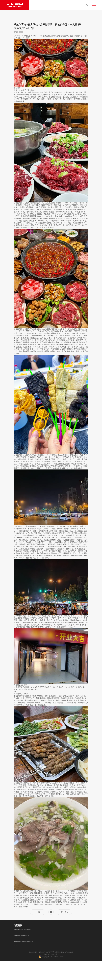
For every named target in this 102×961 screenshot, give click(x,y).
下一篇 (63, 912)
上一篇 (37, 912)
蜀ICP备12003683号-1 (51, 954)
